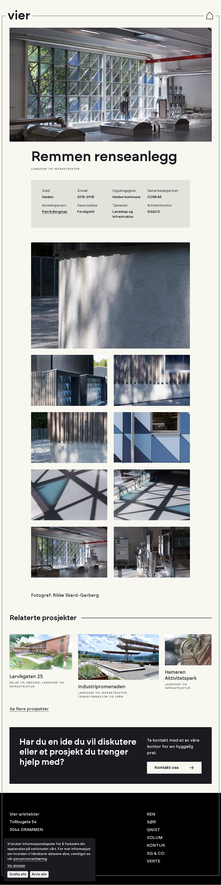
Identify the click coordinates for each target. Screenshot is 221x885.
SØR (151, 822)
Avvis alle (39, 874)
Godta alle (17, 874)
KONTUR (156, 845)
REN (151, 814)
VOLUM (155, 838)
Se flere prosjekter (29, 709)
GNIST (153, 830)
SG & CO (155, 853)
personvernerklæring (30, 859)
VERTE (153, 861)
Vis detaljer (16, 865)
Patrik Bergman (54, 211)
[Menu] (210, 16)
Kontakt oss (167, 767)
